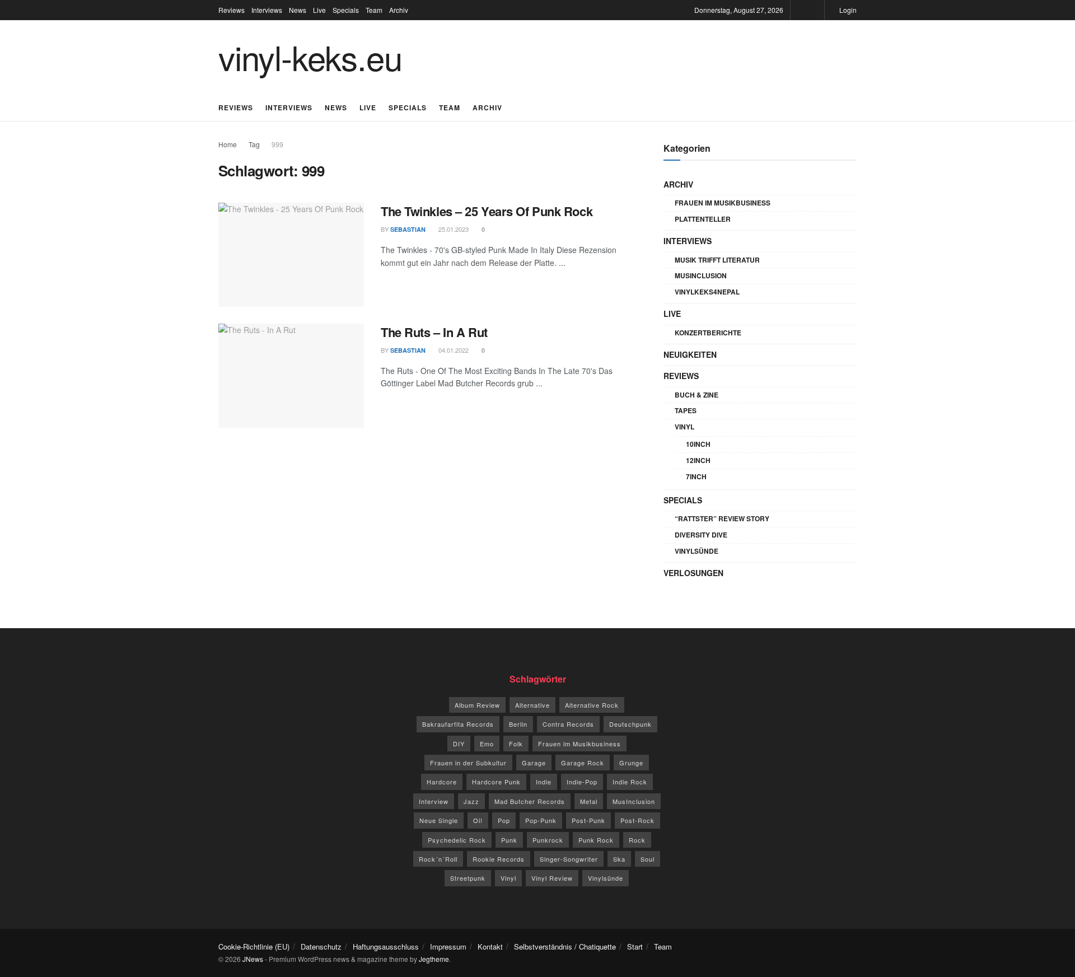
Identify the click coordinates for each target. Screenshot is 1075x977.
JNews (252, 959)
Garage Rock (582, 762)
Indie (543, 781)
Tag (254, 144)
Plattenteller (703, 219)
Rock (637, 839)
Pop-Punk (541, 820)
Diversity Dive (701, 535)
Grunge (631, 762)
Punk (509, 839)
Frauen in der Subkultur (468, 762)
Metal (588, 801)
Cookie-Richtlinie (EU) (253, 946)
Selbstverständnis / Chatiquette (565, 946)
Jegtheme (434, 959)
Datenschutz (321, 946)
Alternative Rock (592, 704)
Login (847, 10)
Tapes (686, 410)
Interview (433, 801)
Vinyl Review (552, 877)
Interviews (266, 10)
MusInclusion (701, 275)
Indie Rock (630, 781)
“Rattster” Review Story (722, 518)
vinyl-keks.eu (309, 56)
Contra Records (568, 723)
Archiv (398, 10)
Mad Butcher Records (529, 801)
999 (277, 144)
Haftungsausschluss (386, 946)
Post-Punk (588, 820)
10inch (698, 444)
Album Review (477, 704)
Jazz (471, 801)
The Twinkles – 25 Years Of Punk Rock (486, 211)
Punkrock (547, 839)
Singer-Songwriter (569, 858)
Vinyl (684, 427)
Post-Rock (637, 820)
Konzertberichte (708, 333)
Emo (487, 743)
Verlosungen (693, 572)
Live (319, 10)
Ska (619, 858)
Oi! (478, 820)
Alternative (532, 704)
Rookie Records (499, 858)
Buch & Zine (696, 395)
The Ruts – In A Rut (434, 332)
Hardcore (442, 781)
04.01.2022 (453, 349)
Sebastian (408, 229)
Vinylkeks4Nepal (707, 292)
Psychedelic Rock (457, 839)
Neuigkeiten (690, 354)
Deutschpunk (630, 723)
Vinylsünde (696, 551)
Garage (534, 762)
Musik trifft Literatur (717, 260)
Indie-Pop (582, 781)
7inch (696, 476)
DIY (459, 743)
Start (635, 946)
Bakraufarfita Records (458, 723)
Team (374, 10)
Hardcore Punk (496, 781)
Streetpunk (467, 877)
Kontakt (490, 946)
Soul (648, 858)
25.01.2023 (453, 229)
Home (227, 144)
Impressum (448, 946)
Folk (516, 743)
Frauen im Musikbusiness (722, 203)
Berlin (518, 723)
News (297, 10)
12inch (698, 460)
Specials (346, 10)
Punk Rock (596, 839)
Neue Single (438, 820)
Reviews (231, 10)
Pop (504, 820)
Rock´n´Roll (438, 858)
